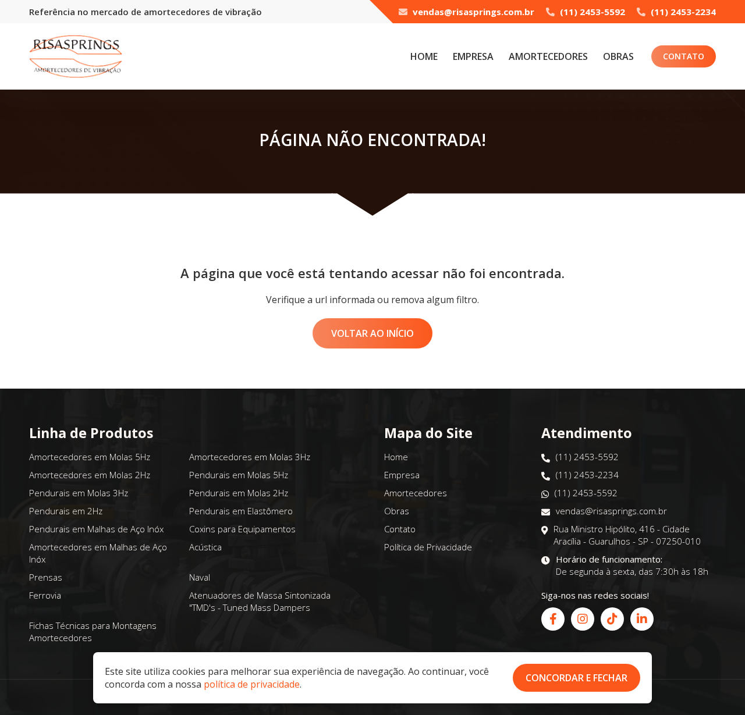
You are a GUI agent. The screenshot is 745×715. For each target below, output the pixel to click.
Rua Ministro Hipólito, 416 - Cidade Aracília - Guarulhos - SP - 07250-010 (627, 535)
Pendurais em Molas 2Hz (238, 493)
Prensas (45, 577)
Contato (683, 56)
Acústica (205, 547)
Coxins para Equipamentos (242, 529)
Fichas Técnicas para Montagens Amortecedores (93, 631)
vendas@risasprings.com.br (472, 11)
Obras (618, 56)
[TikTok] (612, 619)
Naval (199, 577)
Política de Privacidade (428, 547)
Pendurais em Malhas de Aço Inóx (96, 529)
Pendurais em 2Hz (65, 511)
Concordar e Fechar (576, 677)
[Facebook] (553, 619)
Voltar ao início (372, 333)
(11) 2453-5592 (591, 11)
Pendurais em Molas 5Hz (238, 475)
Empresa (473, 56)
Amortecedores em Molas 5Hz (89, 457)
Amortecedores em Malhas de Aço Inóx (98, 553)
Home (424, 56)
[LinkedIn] (642, 619)
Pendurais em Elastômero (241, 511)
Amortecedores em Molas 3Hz (249, 457)
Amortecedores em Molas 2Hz (89, 475)
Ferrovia (45, 595)
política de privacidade (252, 684)
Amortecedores (548, 56)
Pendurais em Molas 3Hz (78, 493)
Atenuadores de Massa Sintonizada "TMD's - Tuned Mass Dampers (260, 601)
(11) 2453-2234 (682, 11)
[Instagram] (582, 619)
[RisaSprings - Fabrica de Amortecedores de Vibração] (75, 56)
